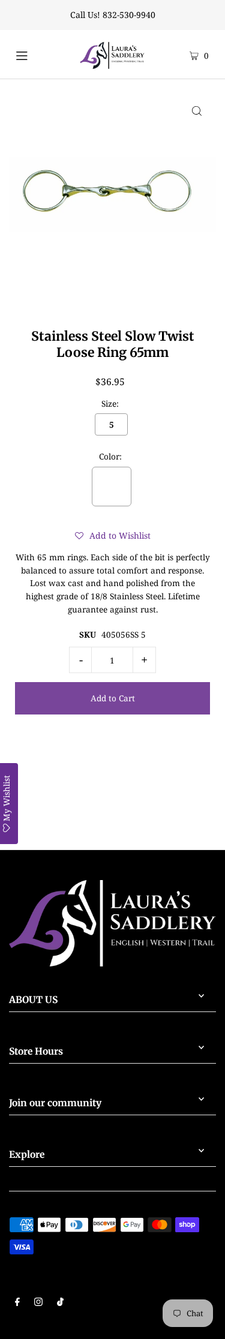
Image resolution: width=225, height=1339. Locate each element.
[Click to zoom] (197, 110)
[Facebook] (17, 1303)
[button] (113, 536)
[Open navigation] (32, 54)
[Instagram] (38, 1303)
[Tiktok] (60, 1303)
